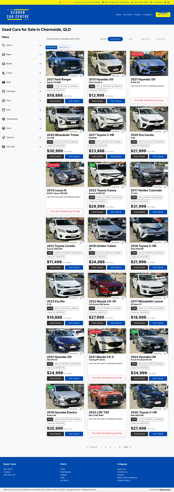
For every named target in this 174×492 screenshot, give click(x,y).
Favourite (73, 76)
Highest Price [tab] (145, 39)
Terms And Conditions (127, 478)
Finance (137, 15)
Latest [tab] (130, 39)
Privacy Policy (123, 480)
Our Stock (127, 15)
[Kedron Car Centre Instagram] (168, 2)
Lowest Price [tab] (160, 39)
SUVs (62, 469)
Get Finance (74, 101)
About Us (121, 469)
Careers (120, 475)
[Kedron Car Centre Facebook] (165, 2)
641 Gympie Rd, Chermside (117, 2)
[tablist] (138, 39)
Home (118, 15)
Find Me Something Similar (149, 100)
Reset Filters (51, 47)
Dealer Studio (165, 490)
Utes (62, 478)
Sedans (63, 475)
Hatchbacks (65, 472)
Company (147, 15)
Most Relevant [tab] (115, 39)
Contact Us (122, 472)
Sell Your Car (163, 15)
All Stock (64, 480)
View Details (55, 101)
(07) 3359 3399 (141, 2)
